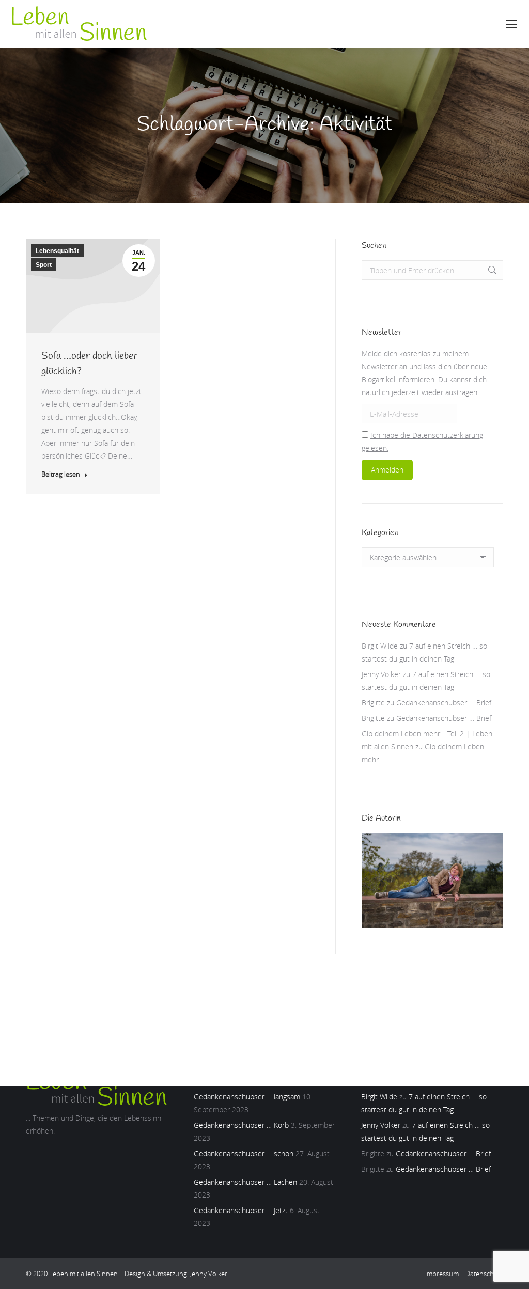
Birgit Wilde (380, 646)
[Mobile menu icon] (511, 24)
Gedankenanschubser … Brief (443, 703)
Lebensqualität (57, 251)
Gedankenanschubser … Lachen (245, 1182)
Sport (44, 265)
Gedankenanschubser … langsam (247, 1097)
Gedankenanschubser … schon (243, 1153)
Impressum (442, 1273)
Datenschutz (484, 1273)
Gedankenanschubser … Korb (241, 1125)
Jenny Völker (381, 674)
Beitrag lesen (60, 474)
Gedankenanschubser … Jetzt (241, 1210)
